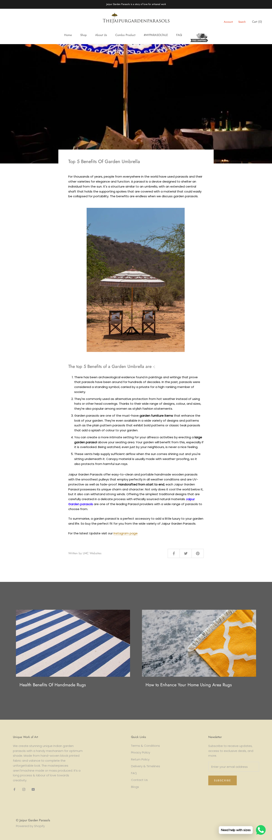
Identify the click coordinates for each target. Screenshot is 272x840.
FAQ (179, 35)
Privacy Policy (140, 752)
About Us (101, 35)
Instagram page (125, 533)
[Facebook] (14, 789)
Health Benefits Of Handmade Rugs (53, 685)
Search (242, 22)
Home (68, 35)
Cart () (257, 21)
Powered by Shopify (30, 826)
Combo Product (125, 35)
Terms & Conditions (145, 746)
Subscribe (222, 780)
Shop (83, 35)
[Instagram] (23, 789)
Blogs (135, 787)
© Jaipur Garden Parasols (33, 820)
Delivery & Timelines (145, 766)
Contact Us (139, 780)
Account (228, 22)
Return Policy (140, 759)
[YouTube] (33, 789)
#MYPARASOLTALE (156, 35)
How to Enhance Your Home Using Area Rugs (189, 685)
